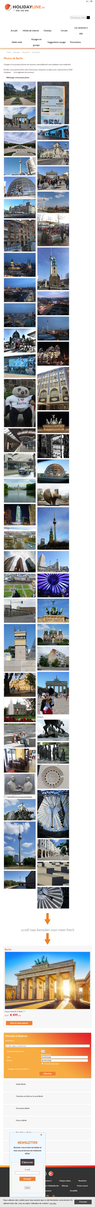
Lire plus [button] (52, 1203)
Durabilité (73, 1191)
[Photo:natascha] (20, 585)
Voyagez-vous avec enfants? (18, 1069)
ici (14, 72)
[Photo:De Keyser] (20, 265)
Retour (9, 1060)
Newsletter (82, 1181)
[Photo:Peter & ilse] (53, 814)
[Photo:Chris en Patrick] (20, 340)
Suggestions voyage (57, 42)
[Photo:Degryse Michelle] (20, 562)
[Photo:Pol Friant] (48, 717)
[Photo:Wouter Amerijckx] (53, 635)
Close (27, 1188)
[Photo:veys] (20, 515)
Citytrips (47, 30)
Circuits (64, 30)
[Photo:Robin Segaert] (53, 585)
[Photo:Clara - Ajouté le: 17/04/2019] (20, 187)
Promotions (75, 42)
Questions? (47, 1181)
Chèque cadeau (65, 1181)
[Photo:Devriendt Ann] (53, 446)
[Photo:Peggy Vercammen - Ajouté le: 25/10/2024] (53, 102)
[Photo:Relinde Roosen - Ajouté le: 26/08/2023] (20, 119)
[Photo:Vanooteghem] (20, 611)
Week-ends (17, 42)
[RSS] (54, 1196)
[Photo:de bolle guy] (53, 730)
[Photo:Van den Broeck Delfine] (53, 388)
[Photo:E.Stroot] (53, 268)
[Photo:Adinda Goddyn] (53, 874)
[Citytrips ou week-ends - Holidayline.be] (40, 8)
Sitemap (65, 1186)
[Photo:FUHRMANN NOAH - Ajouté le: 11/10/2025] (20, 93)
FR (91, 1)
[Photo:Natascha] (53, 610)
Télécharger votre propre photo (17, 77)
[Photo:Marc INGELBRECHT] (20, 403)
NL (87, 1)
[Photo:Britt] (53, 471)
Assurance (47, 1191)
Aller (8, 1057)
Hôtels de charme (31, 30)
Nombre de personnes (15, 1051)
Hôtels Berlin (26, 52)
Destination (9, 1040)
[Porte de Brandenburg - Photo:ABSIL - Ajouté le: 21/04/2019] (53, 178)
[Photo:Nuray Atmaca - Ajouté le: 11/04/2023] (53, 132)
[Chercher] (88, 17)
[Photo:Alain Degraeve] (20, 786)
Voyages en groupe (36, 42)
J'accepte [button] (83, 1202)
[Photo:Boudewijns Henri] (53, 561)
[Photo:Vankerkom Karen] (53, 422)
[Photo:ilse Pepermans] (20, 735)
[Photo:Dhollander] (20, 440)
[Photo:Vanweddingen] (20, 880)
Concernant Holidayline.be (49, 1186)
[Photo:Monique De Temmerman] (53, 495)
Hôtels (9, 52)
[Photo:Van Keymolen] (20, 209)
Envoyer (27, 1179)
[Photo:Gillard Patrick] (53, 753)
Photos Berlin (36, 52)
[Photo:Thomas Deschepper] (53, 528)
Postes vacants (82, 1186)
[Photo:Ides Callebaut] (53, 658)
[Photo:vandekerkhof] (20, 366)
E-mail (27, 1169)
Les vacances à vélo (80, 30)
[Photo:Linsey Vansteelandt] (20, 465)
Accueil (14, 30)
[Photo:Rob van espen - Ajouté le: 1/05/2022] (20, 144)
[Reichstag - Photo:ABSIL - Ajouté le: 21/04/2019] (53, 153)
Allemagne (16, 52)
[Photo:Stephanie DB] (53, 230)
